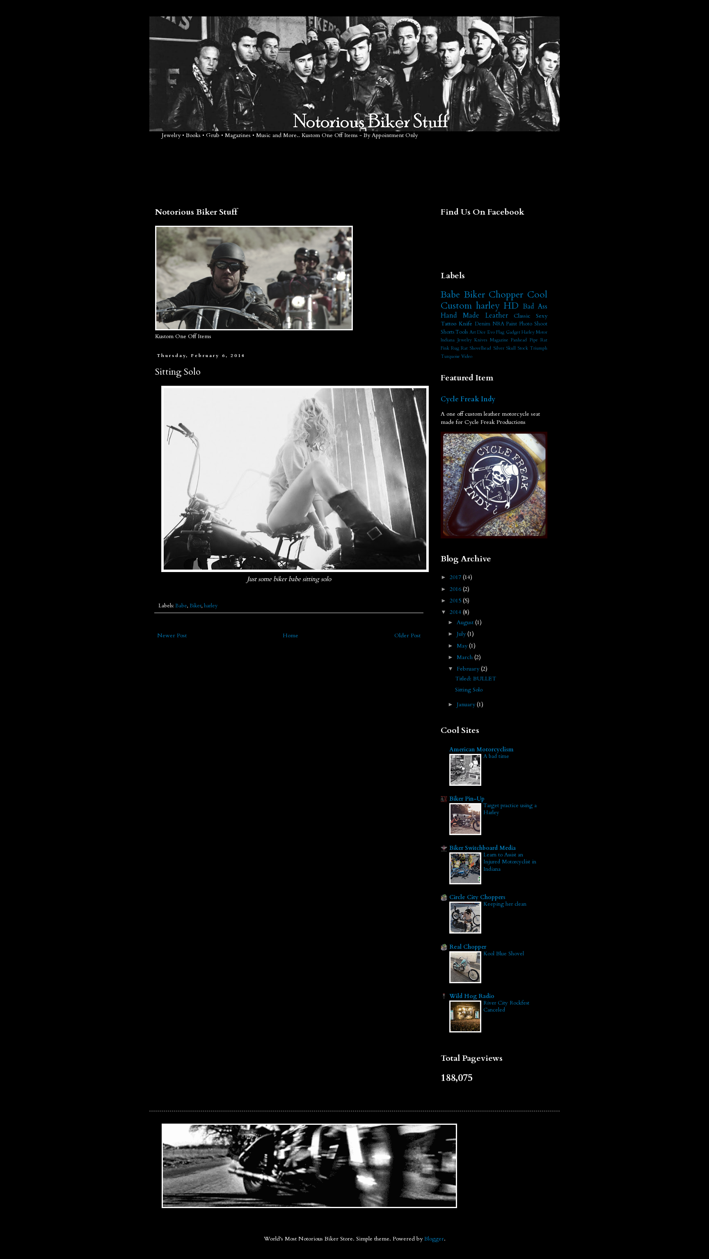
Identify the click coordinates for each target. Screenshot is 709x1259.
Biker (195, 605)
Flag (500, 332)
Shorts (447, 332)
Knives (480, 340)
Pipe (534, 340)
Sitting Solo (469, 690)
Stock (522, 348)
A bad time (496, 756)
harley (211, 605)
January (467, 704)
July (462, 634)
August (466, 622)
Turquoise (450, 356)
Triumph (538, 348)
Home (290, 635)
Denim (482, 323)
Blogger (434, 1239)
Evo (491, 332)
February (469, 669)
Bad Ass (535, 306)
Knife (465, 323)
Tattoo (448, 323)
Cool (537, 294)
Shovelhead (480, 348)
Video (466, 356)
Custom (456, 306)
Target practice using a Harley (510, 809)
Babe (181, 605)
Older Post (407, 635)
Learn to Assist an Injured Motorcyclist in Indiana (509, 862)
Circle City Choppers (477, 897)
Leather (496, 315)
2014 (456, 612)
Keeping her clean (504, 904)
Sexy (541, 316)
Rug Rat (459, 348)
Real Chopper (467, 947)
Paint (511, 323)
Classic (522, 316)
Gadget (513, 332)
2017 (456, 577)
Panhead (519, 340)
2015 (456, 600)
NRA (498, 323)
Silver (498, 348)
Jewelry (464, 340)
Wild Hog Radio (471, 996)
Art (472, 332)
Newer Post (172, 635)
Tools (461, 332)
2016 (456, 589)
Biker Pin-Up (467, 799)
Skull (511, 348)
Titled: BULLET (475, 678)
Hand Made (460, 315)
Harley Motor (534, 332)
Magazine (499, 340)
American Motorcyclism (481, 749)
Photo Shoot (533, 323)
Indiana (448, 340)
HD (511, 306)
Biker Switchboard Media (482, 848)
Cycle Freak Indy (468, 399)
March (465, 657)
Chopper (506, 294)
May (463, 646)
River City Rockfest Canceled (506, 1006)
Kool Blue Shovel (503, 953)
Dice (481, 332)
